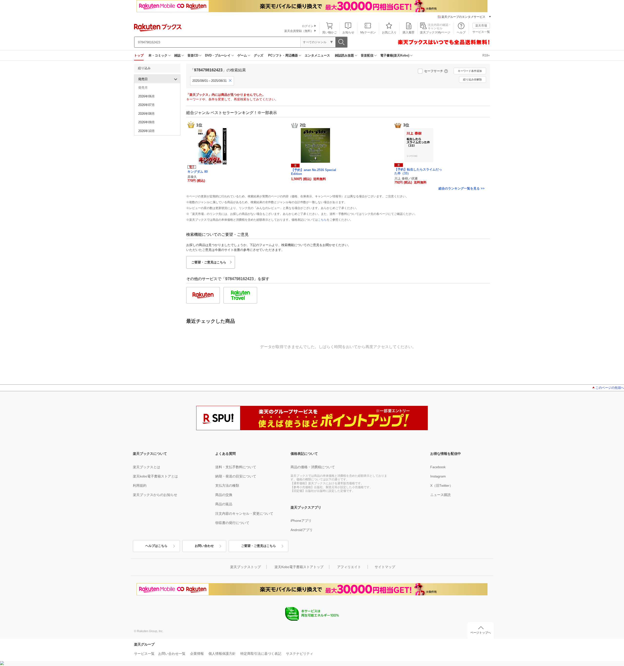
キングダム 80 (197, 171)
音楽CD (192, 55)
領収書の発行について (232, 523)
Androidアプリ (302, 530)
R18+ (486, 55)
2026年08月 (146, 113)
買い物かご (329, 32)
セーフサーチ (433, 71)
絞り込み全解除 (472, 79)
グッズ (258, 55)
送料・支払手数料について (235, 467)
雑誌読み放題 (344, 55)
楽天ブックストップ (245, 567)
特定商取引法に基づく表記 (260, 654)
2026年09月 (146, 122)
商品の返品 (223, 504)
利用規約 (139, 485)
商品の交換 (223, 495)
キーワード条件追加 (470, 70)
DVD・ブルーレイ (218, 55)
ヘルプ (461, 32)
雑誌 (177, 55)
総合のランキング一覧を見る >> (462, 188)
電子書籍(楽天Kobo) (394, 55)
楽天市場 (481, 25)
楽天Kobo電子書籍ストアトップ (298, 567)
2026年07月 (146, 105)
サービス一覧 (481, 32)
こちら (322, 219)
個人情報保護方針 (222, 654)
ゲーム (242, 55)
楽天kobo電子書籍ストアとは (155, 476)
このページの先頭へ (609, 388)
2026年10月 (146, 131)
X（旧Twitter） (441, 485)
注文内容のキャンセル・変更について (244, 513)
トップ (139, 55)
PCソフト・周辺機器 (283, 55)
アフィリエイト (349, 567)
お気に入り (389, 32)
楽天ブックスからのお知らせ (155, 495)
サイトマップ (385, 567)
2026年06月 (146, 96)
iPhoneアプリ (301, 521)
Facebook (438, 467)
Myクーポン (368, 32)
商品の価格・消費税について (313, 467)
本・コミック (157, 55)
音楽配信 (367, 55)
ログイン (307, 26)
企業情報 (197, 654)
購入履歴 (408, 32)
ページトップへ (480, 632)
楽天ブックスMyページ (435, 32)
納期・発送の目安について (235, 476)
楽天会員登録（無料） (298, 30)
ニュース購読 (440, 495)
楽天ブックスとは (146, 467)
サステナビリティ (299, 654)
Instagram (438, 476)
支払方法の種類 (227, 485)
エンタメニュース (317, 55)
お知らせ (348, 32)
